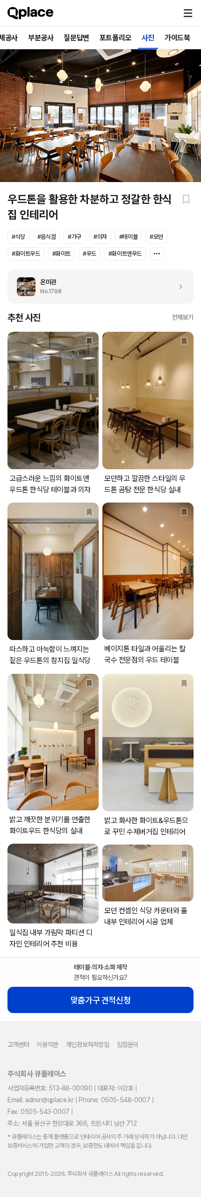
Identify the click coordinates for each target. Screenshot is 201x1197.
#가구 (74, 236)
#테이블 (128, 236)
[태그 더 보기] (157, 253)
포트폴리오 (115, 37)
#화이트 (61, 253)
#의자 (100, 236)
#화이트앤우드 (125, 253)
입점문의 (127, 1044)
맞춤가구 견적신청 (100, 1000)
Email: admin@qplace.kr (40, 1100)
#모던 (156, 236)
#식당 (18, 236)
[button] (188, 13)
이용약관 (47, 1044)
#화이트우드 (26, 253)
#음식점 (46, 236)
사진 (148, 37)
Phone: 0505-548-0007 (114, 1100)
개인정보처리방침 (87, 1044)
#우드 (89, 253)
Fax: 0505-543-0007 (38, 1111)
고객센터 (18, 1044)
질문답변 (76, 37)
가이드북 (177, 37)
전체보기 (183, 317)
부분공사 (40, 37)
